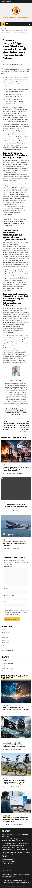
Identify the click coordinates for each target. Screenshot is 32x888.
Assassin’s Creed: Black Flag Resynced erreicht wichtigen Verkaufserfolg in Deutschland (14, 744)
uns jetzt (13, 876)
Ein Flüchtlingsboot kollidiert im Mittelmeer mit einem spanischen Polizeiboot (14, 543)
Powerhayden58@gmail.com (21, 874)
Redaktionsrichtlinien (7, 668)
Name (6, 588)
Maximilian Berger (17, 64)
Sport (3, 645)
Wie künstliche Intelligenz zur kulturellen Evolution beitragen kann (16, 708)
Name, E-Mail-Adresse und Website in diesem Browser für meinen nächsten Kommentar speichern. (16, 612)
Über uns (4, 660)
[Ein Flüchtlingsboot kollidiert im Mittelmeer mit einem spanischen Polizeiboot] (16, 526)
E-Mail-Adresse (9, 595)
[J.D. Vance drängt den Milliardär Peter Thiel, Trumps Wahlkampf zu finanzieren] (16, 488)
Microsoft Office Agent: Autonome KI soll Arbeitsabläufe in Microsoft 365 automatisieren (15, 819)
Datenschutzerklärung (8, 671)
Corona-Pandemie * (11, 125)
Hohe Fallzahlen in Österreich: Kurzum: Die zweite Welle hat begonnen (9, 425)
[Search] (29, 24)
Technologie (5, 642)
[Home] (3, 24)
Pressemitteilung (16, 178)
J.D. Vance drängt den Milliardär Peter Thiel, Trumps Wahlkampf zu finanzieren (15, 506)
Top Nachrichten (6, 632)
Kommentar (8, 567)
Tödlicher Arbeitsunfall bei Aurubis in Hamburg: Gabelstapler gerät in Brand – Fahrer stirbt (16, 468)
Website (6, 602)
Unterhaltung (5, 648)
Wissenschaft (5, 640)
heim (3, 629)
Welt (4, 37)
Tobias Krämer (16, 510)
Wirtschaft (5, 637)
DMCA (4, 665)
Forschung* (6, 356)
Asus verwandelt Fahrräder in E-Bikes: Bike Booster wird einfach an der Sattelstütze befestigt (15, 782)
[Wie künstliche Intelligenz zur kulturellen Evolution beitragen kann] (16, 691)
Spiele (4, 740)
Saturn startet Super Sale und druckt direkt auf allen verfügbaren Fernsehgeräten (23, 426)
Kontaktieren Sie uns (7, 650)
